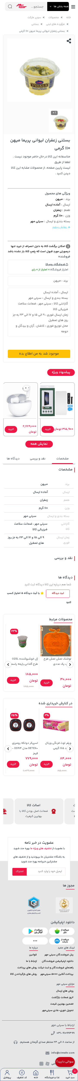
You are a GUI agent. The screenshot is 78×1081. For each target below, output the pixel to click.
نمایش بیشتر (59, 227)
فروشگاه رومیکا (56, 264)
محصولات (53, 18)
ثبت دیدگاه (58, 593)
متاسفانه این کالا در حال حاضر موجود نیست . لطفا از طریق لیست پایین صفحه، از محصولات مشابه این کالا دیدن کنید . (40, 165)
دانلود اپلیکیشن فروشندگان (57, 961)
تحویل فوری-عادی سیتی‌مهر (57, 1010)
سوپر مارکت (34, 18)
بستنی (35, 24)
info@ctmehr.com (63, 1053)
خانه (68, 18)
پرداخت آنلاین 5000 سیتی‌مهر (56, 974)
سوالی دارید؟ (65, 1061)
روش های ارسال (64, 991)
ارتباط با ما (31, 961)
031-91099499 (66, 1033)
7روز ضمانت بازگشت (62, 998)
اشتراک (20, 871)
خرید (48, 429)
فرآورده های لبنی (55, 24)
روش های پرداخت (27, 968)
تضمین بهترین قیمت (61, 1004)
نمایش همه (39, 444)
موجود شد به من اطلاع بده (39, 353)
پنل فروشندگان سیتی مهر (58, 955)
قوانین (33, 955)
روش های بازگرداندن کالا (23, 974)
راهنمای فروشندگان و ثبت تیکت (55, 968)
